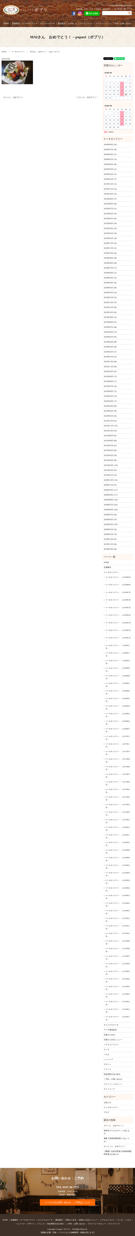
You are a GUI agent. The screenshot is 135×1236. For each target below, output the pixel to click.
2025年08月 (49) (110, 204)
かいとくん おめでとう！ (115, 1146)
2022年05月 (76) (110, 396)
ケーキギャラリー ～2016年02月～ (117, 904)
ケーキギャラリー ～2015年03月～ (117, 988)
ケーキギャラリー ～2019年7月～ (118, 593)
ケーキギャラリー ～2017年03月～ (117, 806)
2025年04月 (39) (110, 223)
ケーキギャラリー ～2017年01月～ (117, 821)
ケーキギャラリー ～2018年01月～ (117, 730)
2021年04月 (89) (110, 460)
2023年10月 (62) (110, 312)
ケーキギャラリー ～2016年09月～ (117, 851)
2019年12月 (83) (110, 539)
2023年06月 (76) (110, 332)
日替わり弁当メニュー (113, 1040)
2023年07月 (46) (110, 327)
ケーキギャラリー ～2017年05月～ (117, 790)
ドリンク (107, 1069)
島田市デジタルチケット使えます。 (117, 1132)
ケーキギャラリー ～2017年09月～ (117, 760)
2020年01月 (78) (110, 534)
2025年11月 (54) (110, 189)
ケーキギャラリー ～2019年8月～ (118, 586)
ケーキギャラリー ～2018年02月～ (117, 722)
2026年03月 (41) (110, 169)
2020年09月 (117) (111, 495)
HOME (6, 24)
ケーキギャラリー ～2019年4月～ (118, 616)
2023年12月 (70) (110, 302)
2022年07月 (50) (110, 386)
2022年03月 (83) (110, 406)
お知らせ (107, 1103)
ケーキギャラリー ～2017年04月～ (117, 798)
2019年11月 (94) (110, 544)
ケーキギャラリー (29, 24)
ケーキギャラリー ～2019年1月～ (118, 639)
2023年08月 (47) (110, 322)
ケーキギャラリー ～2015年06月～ (117, 965)
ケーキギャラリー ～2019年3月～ (118, 624)
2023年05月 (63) (110, 337)
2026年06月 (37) (110, 154)
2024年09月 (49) (110, 258)
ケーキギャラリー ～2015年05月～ (117, 972)
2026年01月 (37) (110, 179)
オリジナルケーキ (47, 24)
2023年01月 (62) (110, 357)
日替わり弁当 (109, 1035)
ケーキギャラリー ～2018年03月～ (117, 715)
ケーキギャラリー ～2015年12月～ (117, 919)
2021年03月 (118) (111, 465)
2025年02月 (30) (110, 233)
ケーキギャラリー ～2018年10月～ (117, 662)
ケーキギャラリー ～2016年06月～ (117, 874)
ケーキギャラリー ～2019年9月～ (118, 578)
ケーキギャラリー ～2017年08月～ (117, 768)
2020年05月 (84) (110, 515)
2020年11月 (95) (110, 485)
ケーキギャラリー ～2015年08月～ (117, 950)
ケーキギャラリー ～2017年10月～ (117, 753)
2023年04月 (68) (110, 342)
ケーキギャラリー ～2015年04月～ (117, 980)
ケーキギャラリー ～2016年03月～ (117, 897)
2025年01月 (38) (110, 238)
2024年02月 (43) (110, 293)
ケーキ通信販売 (110, 1030)
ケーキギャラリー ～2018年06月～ (117, 692)
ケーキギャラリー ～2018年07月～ (117, 684)
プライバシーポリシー (113, 1084)
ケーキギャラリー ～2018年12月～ (117, 646)
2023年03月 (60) (110, 347)
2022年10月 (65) (110, 372)
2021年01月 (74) (110, 475)
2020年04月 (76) (110, 520)
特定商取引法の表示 (112, 1074)
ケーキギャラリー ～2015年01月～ (117, 1003)
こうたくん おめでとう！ (87, 97)
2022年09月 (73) (110, 377)
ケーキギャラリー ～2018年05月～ (117, 700)
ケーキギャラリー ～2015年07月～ (117, 957)
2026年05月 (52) (110, 159)
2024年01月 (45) (110, 297)
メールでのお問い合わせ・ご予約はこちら (67, 1202)
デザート (107, 1064)
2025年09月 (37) (110, 199)
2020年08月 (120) (111, 500)
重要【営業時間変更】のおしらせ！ (117, 1139)
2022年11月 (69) (110, 367)
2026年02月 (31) (110, 174)
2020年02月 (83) (110, 529)
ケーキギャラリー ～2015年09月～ (117, 942)
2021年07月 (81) (110, 446)
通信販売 (61, 24)
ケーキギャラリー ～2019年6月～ (118, 601)
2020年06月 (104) (111, 510)
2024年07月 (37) (110, 268)
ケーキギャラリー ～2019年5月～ (118, 609)
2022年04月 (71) (110, 401)
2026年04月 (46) (110, 164)
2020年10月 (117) (111, 490)
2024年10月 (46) (110, 253)
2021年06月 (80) (110, 450)
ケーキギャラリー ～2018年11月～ (117, 654)
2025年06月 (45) (110, 214)
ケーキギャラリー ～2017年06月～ (117, 783)
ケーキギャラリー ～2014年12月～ (117, 1010)
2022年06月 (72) (110, 391)
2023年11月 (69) (110, 307)
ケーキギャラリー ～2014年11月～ (117, 1018)
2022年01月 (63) (110, 416)
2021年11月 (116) (111, 426)
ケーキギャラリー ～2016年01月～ (117, 912)
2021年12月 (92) (110, 421)
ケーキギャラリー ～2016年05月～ (117, 881)
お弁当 (71, 24)
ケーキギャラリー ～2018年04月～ (117, 707)
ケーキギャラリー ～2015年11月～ (117, 927)
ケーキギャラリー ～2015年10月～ (117, 934)
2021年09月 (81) (110, 436)
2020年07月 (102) (111, 505)
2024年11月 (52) (110, 248)
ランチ (106, 1050)
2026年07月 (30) (110, 150)
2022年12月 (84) (110, 362)
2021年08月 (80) (110, 441)
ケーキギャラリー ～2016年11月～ (117, 836)
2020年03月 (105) (111, 524)
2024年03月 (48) (110, 288)
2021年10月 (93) (110, 431)
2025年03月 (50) (110, 228)
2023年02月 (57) (110, 352)
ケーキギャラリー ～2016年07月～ (117, 866)
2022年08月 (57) (110, 381)
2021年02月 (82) (110, 470)
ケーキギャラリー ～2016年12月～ (117, 828)
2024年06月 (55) (110, 273)
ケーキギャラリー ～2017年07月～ (117, 775)
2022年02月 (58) (110, 411)
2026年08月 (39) (110, 145)
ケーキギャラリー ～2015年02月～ (117, 995)
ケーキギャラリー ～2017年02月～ (117, 813)
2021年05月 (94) (110, 455)
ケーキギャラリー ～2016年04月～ (117, 889)
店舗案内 (16, 24)
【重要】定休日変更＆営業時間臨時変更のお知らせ (117, 1152)
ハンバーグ (108, 1060)
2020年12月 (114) (111, 480)
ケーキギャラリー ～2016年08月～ (117, 859)
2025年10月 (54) (110, 194)
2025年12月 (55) (110, 184)
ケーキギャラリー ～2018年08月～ (117, 677)
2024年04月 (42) (110, 283)
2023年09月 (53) (110, 317)
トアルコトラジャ (85, 24)
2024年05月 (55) (110, 278)
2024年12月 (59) (110, 243)
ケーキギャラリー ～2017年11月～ (117, 745)
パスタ (106, 1054)
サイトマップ (109, 1089)
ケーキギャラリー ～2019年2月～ (118, 631)
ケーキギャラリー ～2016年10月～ (117, 843)
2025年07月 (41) (110, 209)
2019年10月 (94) (110, 549)
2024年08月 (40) (110, 263)
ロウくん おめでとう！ (114, 1126)
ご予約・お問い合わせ (122, 24)
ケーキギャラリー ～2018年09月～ (117, 669)
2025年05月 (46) (110, 219)
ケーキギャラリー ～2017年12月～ (117, 737)
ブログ (106, 1112)
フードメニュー (102, 24)
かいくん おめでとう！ (14, 97)
